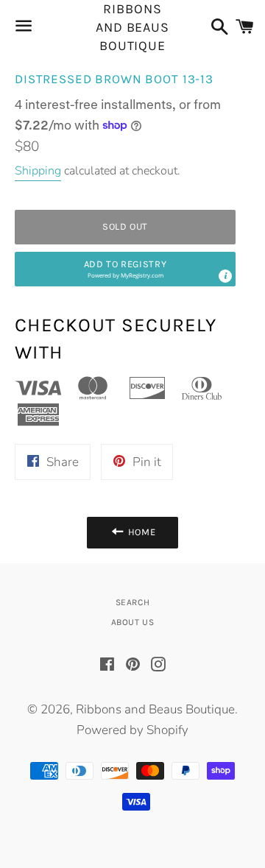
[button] (125, 269)
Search (133, 602)
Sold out (125, 226)
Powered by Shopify (132, 729)
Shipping (38, 171)
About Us (133, 622)
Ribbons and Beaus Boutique (132, 27)
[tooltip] (225, 276)
